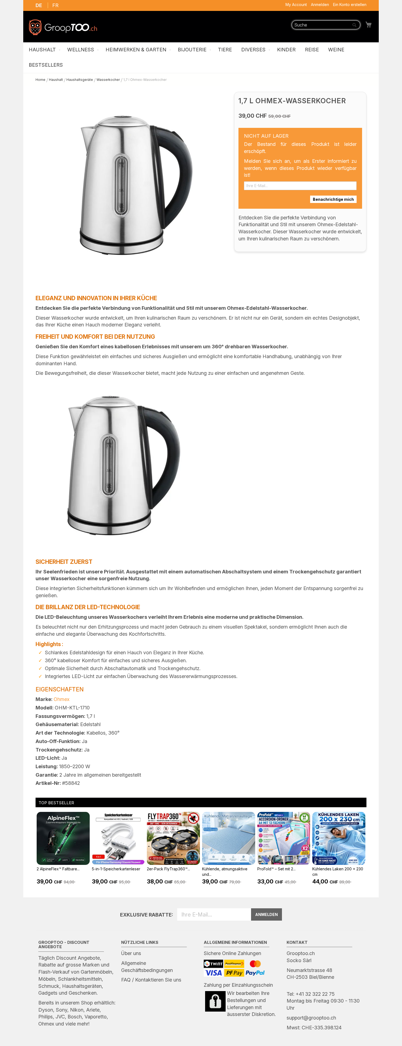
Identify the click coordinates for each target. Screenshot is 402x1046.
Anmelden (320, 4)
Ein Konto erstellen (349, 4)
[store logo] (63, 27)
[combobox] (326, 24)
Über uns (131, 953)
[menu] (201, 57)
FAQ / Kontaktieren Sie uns (151, 980)
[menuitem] (43, 50)
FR (55, 5)
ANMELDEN (266, 914)
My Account (296, 4)
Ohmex (61, 699)
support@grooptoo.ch (311, 1018)
